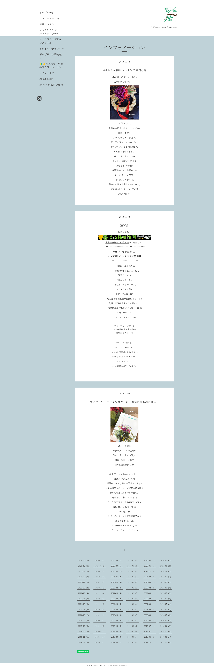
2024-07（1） (100, 577)
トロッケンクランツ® (51, 48)
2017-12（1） (150, 643)
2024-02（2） (150, 577)
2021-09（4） (133, 604)
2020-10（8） (117, 615)
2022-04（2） (117, 599)
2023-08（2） (150, 582)
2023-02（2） (150, 588)
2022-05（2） (100, 599)
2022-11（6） (100, 593)
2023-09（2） (133, 582)
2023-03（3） (133, 588)
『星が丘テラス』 (124, 280)
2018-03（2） (100, 643)
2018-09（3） (117, 637)
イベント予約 (46, 73)
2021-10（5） (117, 604)
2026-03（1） (133, 561)
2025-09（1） (117, 566)
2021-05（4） (100, 610)
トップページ (46, 12)
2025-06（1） (150, 566)
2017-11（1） (166, 643)
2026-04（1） (117, 561)
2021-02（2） (150, 610)
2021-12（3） (84, 604)
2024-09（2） (84, 577)
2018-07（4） (133, 637)
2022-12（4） (84, 593)
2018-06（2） (150, 637)
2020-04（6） (117, 621)
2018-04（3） (84, 643)
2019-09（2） (133, 626)
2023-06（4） (84, 588)
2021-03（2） (133, 610)
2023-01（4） (166, 588)
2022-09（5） (133, 593)
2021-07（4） (166, 604)
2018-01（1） (133, 643)
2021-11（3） (100, 604)
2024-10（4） (166, 571)
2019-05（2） (84, 631)
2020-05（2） (100, 621)
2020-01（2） (166, 621)
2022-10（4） (117, 593)
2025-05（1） (166, 566)
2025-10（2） (100, 566)
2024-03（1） (133, 577)
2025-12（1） (84, 566)
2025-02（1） (117, 571)
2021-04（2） (117, 610)
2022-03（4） (133, 599)
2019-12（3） (84, 626)
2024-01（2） (166, 577)
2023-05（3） (100, 588)
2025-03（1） (100, 571)
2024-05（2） (117, 577)
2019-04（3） (100, 631)
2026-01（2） (166, 561)
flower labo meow (101, 666)
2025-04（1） (84, 571)
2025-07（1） (133, 566)
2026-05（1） (100, 561)
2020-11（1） (100, 615)
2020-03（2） (133, 621)
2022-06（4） (84, 599)
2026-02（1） (150, 561)
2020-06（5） (84, 621)
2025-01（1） (133, 571)
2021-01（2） (166, 610)
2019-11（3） (100, 626)
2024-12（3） (150, 571)
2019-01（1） (150, 631)
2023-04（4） (117, 588)
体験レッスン (46, 24)
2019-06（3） (166, 626)
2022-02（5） (150, 599)
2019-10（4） (117, 626)
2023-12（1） (84, 582)
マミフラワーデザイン (124, 326)
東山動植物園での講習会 (117, 242)
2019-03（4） (117, 631)
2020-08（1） (150, 615)
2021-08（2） (150, 604)
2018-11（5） (84, 637)
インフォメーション (50, 18)
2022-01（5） (166, 599)
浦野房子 (120, 333)
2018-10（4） (100, 637)
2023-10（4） (117, 582)
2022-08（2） (150, 593)
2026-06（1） (84, 561)
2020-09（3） (133, 615)
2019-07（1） (150, 626)
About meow (46, 79)
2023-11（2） (100, 582)
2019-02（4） (133, 631)
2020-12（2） (84, 615)
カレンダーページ (125, 189)
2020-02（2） (150, 621)
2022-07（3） (166, 593)
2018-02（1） (117, 643)
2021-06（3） (84, 610)
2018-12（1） (166, 631)
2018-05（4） (166, 637)
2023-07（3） (166, 582)
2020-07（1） (166, 615)
